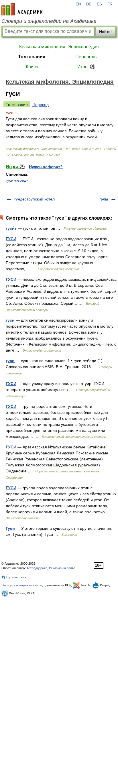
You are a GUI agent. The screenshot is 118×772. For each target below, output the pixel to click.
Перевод (40, 104)
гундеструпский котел (34, 199)
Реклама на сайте (62, 568)
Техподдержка (37, 568)
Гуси (10, 528)
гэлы (103, 199)
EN (78, 4)
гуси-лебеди (17, 180)
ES (99, 4)
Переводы (86, 56)
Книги (32, 66)
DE (88, 4)
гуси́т (11, 228)
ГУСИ (11, 238)
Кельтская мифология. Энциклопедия (59, 46)
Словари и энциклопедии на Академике (49, 21)
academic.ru (22, 9)
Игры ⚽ (86, 66)
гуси (10, 320)
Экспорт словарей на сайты (21, 585)
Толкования (31, 56)
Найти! (105, 31)
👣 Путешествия (13, 577)
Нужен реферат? (46, 167)
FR (109, 4)
